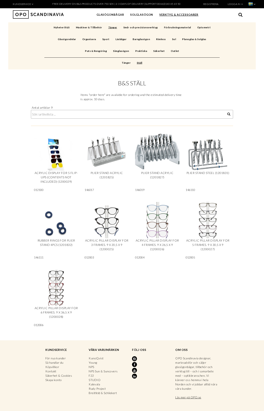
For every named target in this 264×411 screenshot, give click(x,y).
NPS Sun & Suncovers (103, 371)
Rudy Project (97, 388)
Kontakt (51, 371)
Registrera (211, 4)
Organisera (89, 39)
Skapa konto (53, 380)
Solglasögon (141, 14)
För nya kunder (55, 358)
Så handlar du (54, 362)
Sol (174, 39)
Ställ (139, 62)
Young (93, 362)
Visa (56, 164)
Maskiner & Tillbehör (89, 27)
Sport (106, 39)
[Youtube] (135, 370)
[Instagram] (135, 359)
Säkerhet (159, 50)
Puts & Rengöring (96, 50)
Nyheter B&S (62, 27)
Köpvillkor (52, 367)
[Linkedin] (135, 376)
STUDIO (94, 380)
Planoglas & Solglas (194, 39)
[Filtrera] (229, 114)
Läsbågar (121, 39)
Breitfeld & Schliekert (103, 393)
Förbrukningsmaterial (177, 27)
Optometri (204, 27)
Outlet (175, 50)
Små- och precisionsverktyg (140, 27)
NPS (91, 367)
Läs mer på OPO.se (188, 397)
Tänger (112, 27)
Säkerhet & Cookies (58, 375)
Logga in (234, 4)
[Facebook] (135, 365)
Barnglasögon (141, 39)
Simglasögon (121, 50)
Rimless (161, 39)
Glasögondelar (67, 39)
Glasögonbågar (110, 14)
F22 (91, 375)
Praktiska (141, 50)
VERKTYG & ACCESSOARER (178, 14)
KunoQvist (96, 358)
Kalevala (94, 384)
